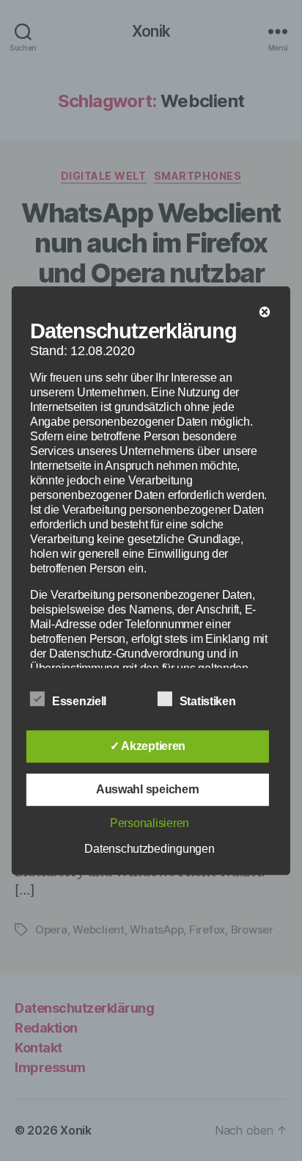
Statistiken (209, 701)
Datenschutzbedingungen (149, 848)
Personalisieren (149, 823)
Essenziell (80, 701)
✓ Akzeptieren (148, 746)
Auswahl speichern (147, 789)
